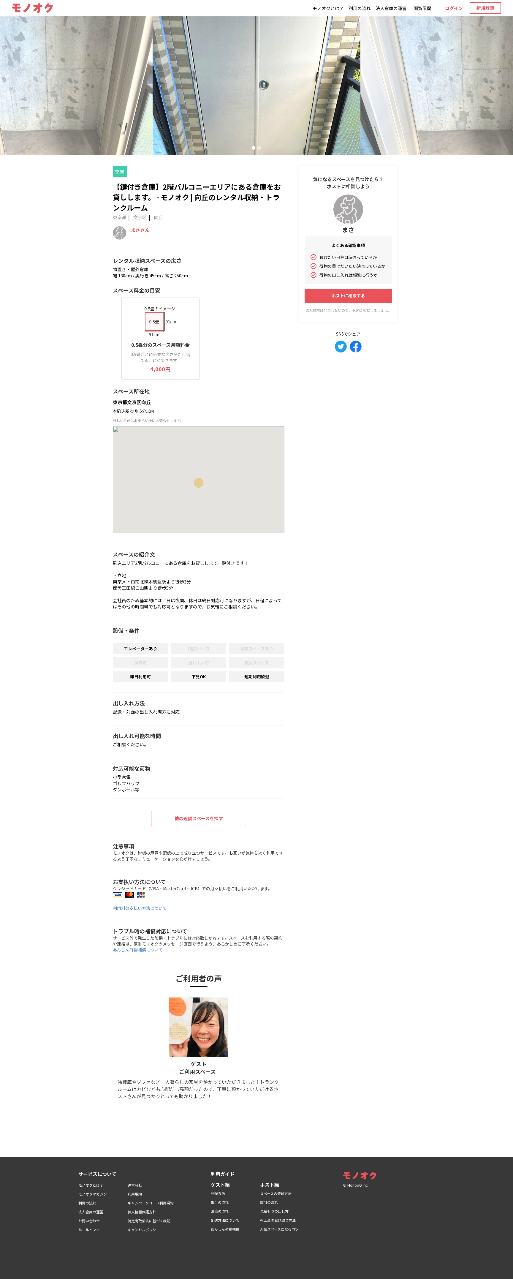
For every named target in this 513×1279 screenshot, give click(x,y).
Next (352, 85)
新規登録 (485, 8)
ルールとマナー (90, 1229)
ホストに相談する (348, 295)
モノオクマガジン (92, 1193)
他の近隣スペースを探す (199, 818)
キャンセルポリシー (144, 1229)
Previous (160, 85)
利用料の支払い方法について (140, 908)
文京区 (140, 217)
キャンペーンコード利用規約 (151, 1202)
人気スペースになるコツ (279, 1228)
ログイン (454, 8)
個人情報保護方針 (142, 1211)
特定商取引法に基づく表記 (149, 1220)
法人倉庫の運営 (391, 8)
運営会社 (135, 1185)
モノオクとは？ (328, 8)
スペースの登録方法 (276, 1193)
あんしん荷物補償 (225, 1228)
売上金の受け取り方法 (278, 1220)
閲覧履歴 (422, 8)
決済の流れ (220, 1211)
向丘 (158, 217)
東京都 (119, 217)
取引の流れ (220, 1202)
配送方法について (225, 1220)
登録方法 (218, 1193)
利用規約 (135, 1193)
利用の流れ (360, 8)
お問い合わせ (89, 1220)
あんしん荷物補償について (138, 950)
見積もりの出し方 (274, 1211)
